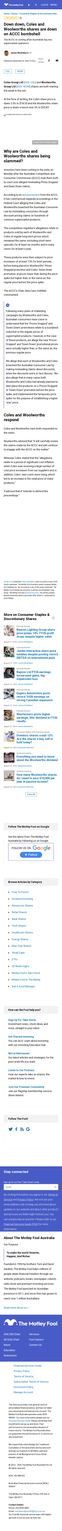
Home (7, 14)
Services (34, 1334)
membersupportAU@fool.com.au (30, 1511)
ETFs (15, 959)
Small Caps (18, 952)
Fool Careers (36, 1339)
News (7, 1344)
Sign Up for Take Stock (22, 1019)
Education (9, 1350)
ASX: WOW (23, 86)
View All (31, 794)
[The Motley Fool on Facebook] (17, 1129)
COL (8, 71)
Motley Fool (8, 582)
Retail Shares (19, 912)
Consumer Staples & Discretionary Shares (39, 14)
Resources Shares (22, 905)
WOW (20, 71)
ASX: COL (30, 82)
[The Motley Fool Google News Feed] (28, 1129)
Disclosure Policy (23, 1387)
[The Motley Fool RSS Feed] (23, 1129)
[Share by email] (57, 60)
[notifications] (29, 4)
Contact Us (35, 1344)
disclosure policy (32, 593)
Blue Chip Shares (21, 945)
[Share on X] (53, 60)
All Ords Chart (11, 1339)
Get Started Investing (21, 1036)
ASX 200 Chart (12, 1334)
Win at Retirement (19, 1053)
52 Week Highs (20, 966)
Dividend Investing (22, 898)
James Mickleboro (20, 53)
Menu (53, 4)
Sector (14, 14)
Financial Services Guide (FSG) (21, 1224)
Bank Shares (19, 918)
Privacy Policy (22, 1371)
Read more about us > (16, 1307)
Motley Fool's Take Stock (26, 972)
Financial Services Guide (28, 1365)
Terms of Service (23, 1376)
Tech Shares (19, 925)
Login (44, 4)
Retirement (10, 1355)
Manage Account (24, 1392)
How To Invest (20, 892)
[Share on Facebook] (49, 60)
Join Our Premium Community (26, 1086)
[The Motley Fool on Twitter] (11, 1129)
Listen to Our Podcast (21, 1070)
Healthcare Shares (22, 932)
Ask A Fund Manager (23, 986)
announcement (31, 194)
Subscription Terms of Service (31, 1381)
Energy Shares (20, 939)
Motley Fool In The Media (26, 979)
